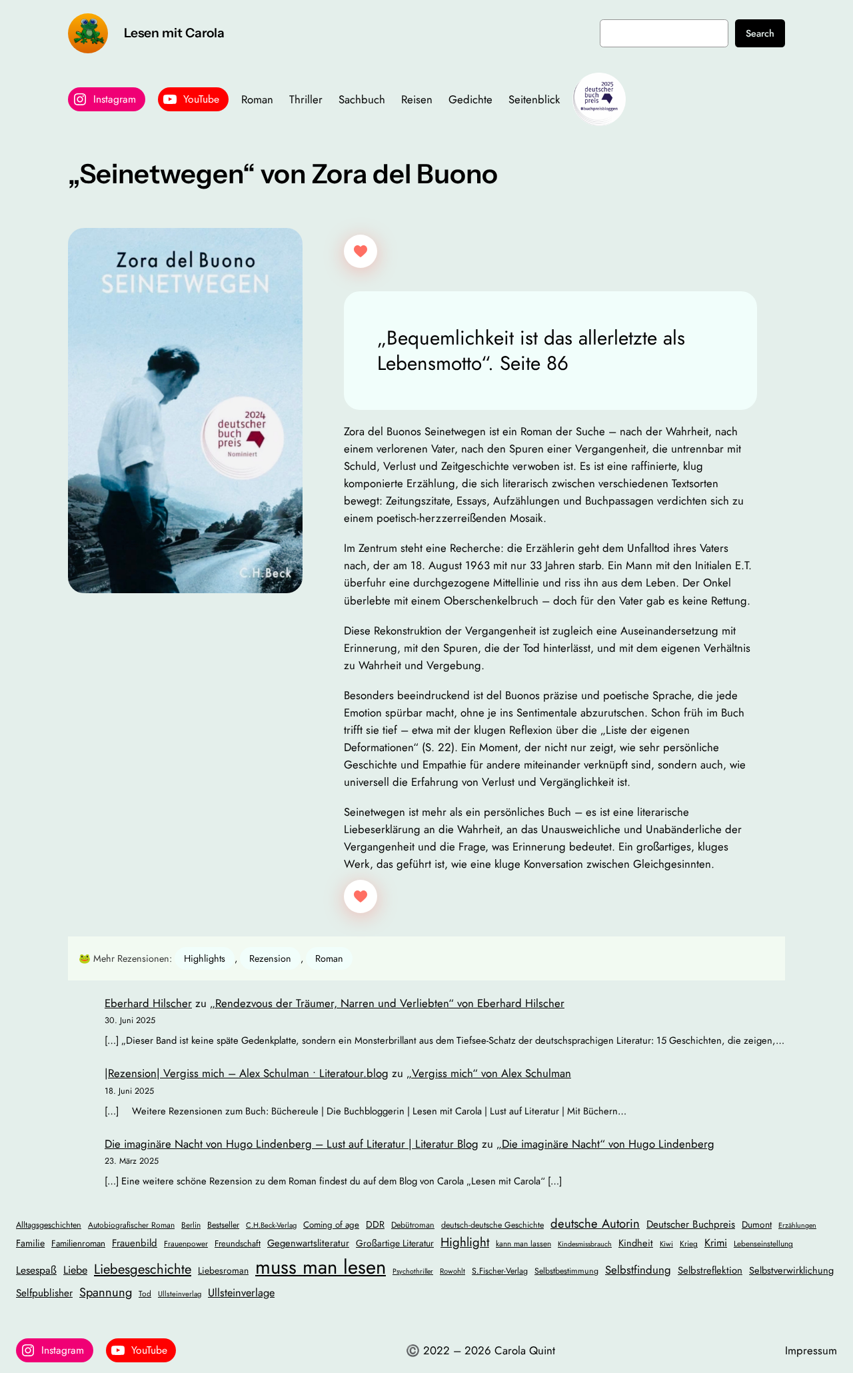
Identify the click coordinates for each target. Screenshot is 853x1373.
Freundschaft (238, 1243)
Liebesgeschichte (142, 1269)
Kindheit (635, 1243)
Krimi (715, 1242)
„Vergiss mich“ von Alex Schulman (489, 1073)
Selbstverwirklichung (791, 1270)
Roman (329, 958)
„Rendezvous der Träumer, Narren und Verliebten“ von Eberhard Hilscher (387, 1003)
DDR (375, 1224)
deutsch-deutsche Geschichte (492, 1225)
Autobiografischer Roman (131, 1224)
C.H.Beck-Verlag (271, 1225)
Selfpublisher (44, 1293)
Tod (145, 1293)
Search (760, 33)
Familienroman (78, 1243)
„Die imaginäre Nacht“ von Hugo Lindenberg (605, 1144)
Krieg (689, 1243)
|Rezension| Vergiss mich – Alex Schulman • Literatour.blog (247, 1073)
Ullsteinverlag (179, 1293)
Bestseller (223, 1225)
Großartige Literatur (395, 1243)
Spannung (105, 1292)
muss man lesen (320, 1267)
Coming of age (331, 1224)
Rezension (270, 958)
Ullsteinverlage (241, 1292)
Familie (30, 1243)
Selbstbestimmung (566, 1271)
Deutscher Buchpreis (690, 1224)
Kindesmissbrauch (585, 1244)
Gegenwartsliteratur (308, 1243)
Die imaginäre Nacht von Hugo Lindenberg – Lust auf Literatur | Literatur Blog (291, 1144)
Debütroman (412, 1225)
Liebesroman (223, 1270)
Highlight (464, 1242)
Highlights (204, 958)
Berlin (191, 1224)
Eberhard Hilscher (148, 1003)
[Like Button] (360, 251)
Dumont (757, 1224)
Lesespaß (36, 1270)
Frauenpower (186, 1243)
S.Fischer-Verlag (500, 1271)
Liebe (75, 1270)
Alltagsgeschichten (48, 1225)
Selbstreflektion (710, 1270)
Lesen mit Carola (174, 33)
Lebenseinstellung (763, 1243)
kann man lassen (523, 1243)
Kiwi (666, 1243)
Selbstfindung (638, 1270)
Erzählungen (797, 1225)
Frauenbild (134, 1243)
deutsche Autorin (595, 1223)
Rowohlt (452, 1271)
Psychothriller (413, 1271)
